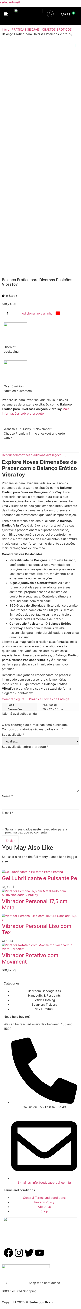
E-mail (7, 812)
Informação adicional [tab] (31, 455)
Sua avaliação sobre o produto (25, 746)
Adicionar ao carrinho (37, 313)
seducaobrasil (10, 2)
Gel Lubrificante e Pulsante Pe (39, 878)
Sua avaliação (13, 734)
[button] (6, 14)
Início (5, 29)
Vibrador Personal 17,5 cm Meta (34, 904)
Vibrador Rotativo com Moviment (30, 958)
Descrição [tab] (9, 455)
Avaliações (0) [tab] (56, 455)
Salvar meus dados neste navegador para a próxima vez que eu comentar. (36, 831)
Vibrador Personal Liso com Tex (36, 929)
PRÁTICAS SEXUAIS (26, 29)
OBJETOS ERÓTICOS (57, 29)
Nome (7, 796)
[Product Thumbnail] (72, 45)
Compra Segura (13, 699)
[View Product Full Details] (32, 872)
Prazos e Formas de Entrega (49, 699)
